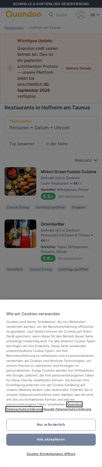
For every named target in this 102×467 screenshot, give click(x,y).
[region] (51, 383)
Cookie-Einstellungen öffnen (51, 454)
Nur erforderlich (51, 425)
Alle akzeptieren (51, 439)
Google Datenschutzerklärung (67, 409)
